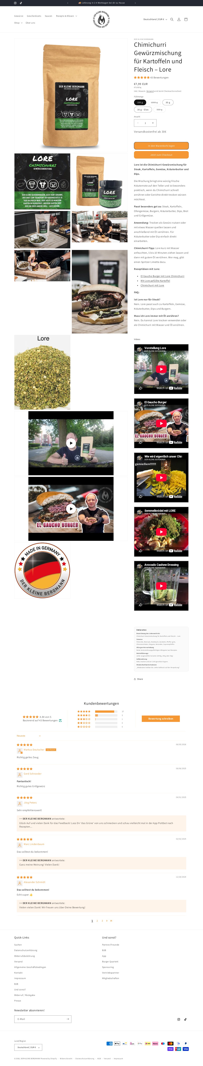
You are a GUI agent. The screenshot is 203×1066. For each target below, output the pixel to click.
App (104, 956)
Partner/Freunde (110, 944)
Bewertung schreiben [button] (160, 718)
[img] (25, 745)
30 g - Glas (143, 109)
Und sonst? (20, 989)
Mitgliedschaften (110, 978)
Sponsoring (108, 967)
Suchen (18, 944)
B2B (16, 984)
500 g (161, 110)
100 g (140, 102)
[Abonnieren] (67, 1019)
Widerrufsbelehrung (24, 956)
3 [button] (102, 920)
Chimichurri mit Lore (152, 285)
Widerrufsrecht (66, 1058)
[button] (66, 16)
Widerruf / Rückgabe (24, 995)
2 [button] (97, 920)
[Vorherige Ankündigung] (67, 3)
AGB (99, 1058)
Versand (150, 91)
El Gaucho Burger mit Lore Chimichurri (162, 276)
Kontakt (18, 972)
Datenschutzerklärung (25, 950)
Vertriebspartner (110, 972)
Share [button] (140, 679)
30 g (168, 102)
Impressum (20, 978)
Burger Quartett (110, 961)
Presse (17, 1000)
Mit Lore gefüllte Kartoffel (155, 280)
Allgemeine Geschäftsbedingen (30, 967)
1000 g (156, 103)
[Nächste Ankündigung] (135, 3)
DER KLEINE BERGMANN (30, 1059)
